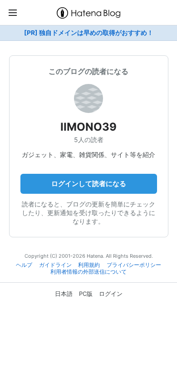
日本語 (64, 293)
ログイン (111, 293)
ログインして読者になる (88, 183)
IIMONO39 (88, 126)
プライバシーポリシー (134, 265)
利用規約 (89, 265)
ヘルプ (24, 265)
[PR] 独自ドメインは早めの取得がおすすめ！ (88, 32)
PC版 (86, 293)
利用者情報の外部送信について (88, 272)
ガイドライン (55, 265)
